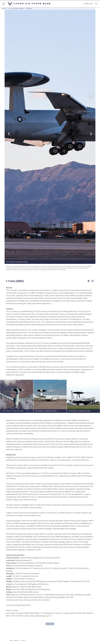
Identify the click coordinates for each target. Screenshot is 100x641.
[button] (3, 3)
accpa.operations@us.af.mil (40, 616)
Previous (9, 133)
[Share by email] (92, 281)
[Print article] (88, 281)
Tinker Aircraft (50, 624)
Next (90, 133)
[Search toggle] (96, 3)
